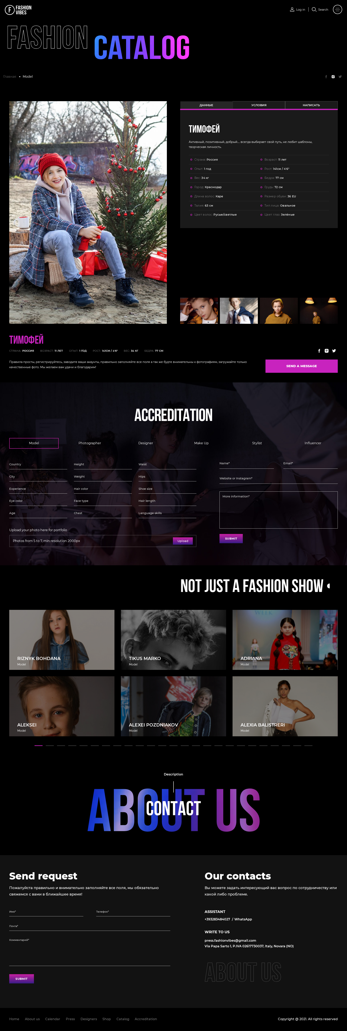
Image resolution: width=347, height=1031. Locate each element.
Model (28, 76)
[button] (39, 745)
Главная (9, 76)
